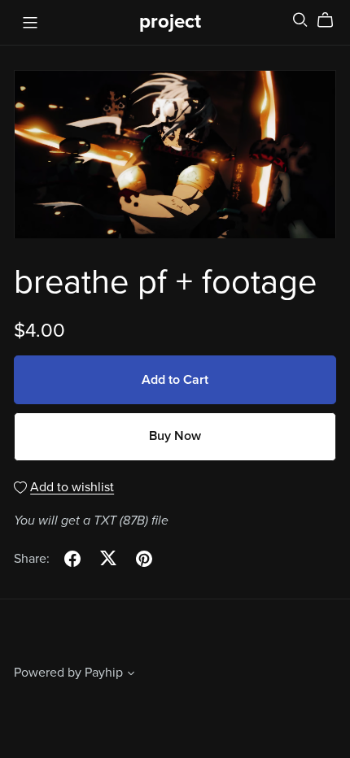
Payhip (104, 672)
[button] (131, 675)
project (170, 21)
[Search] (300, 20)
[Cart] (331, 20)
